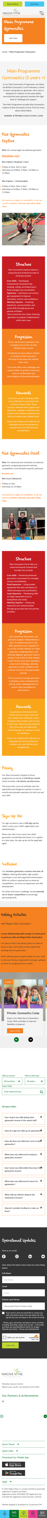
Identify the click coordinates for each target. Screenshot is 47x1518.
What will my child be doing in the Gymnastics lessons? (20, 1196)
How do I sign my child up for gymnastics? (23, 1130)
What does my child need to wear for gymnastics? (21, 1183)
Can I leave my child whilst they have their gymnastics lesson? (23, 1169)
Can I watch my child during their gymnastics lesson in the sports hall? (21, 1119)
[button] (45, 1416)
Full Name (7, 1273)
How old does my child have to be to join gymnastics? (23, 1142)
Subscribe (10, 1345)
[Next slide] (30, 1039)
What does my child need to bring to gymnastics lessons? (21, 1156)
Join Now (13, 38)
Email (5, 1286)
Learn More (15, 1030)
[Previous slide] (16, 1039)
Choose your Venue (11, 1299)
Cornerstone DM (35, 1504)
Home (4, 51)
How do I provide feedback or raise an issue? (22, 1209)
